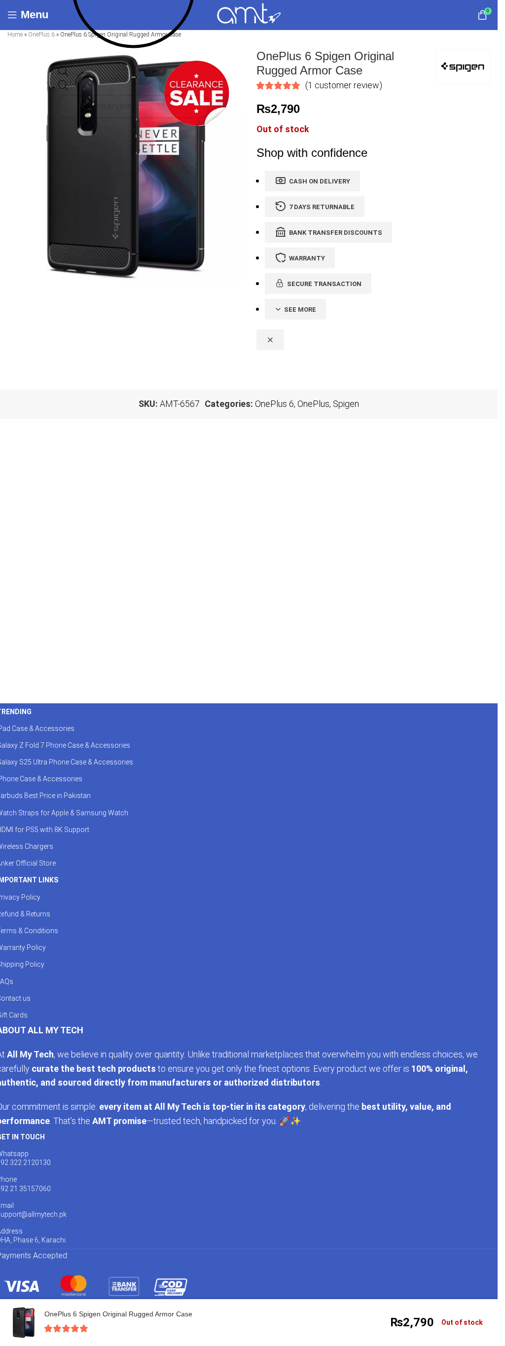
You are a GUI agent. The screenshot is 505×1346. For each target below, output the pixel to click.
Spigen (346, 404)
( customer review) (343, 85)
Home (15, 34)
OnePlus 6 (41, 34)
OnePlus (313, 404)
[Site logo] (249, 14)
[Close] (270, 339)
